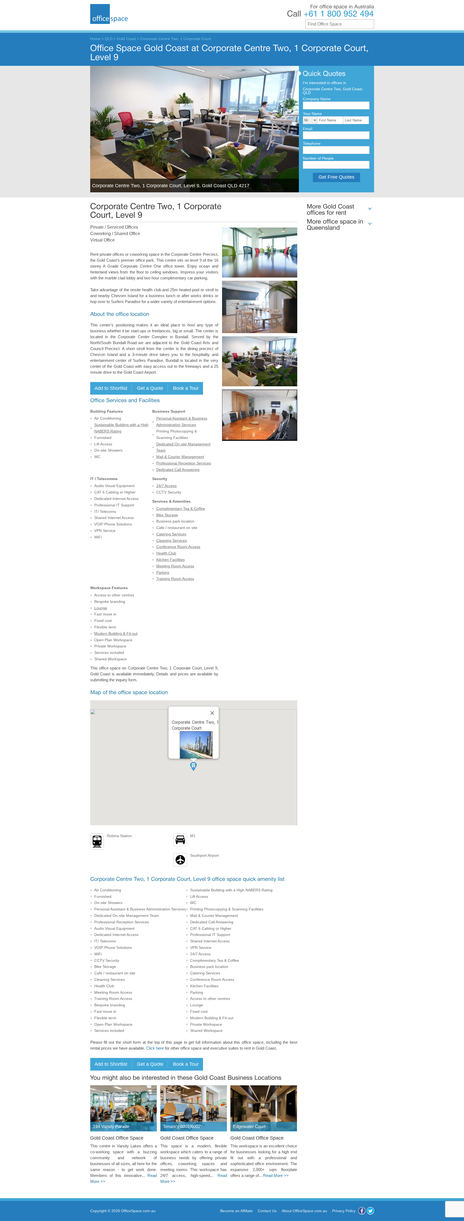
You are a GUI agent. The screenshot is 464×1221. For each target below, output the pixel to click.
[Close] (212, 713)
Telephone (312, 143)
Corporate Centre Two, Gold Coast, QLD (333, 91)
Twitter (370, 1211)
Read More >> (276, 1175)
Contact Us (267, 1211)
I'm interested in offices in (324, 83)
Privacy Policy (344, 1211)
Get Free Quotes (336, 177)
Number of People (318, 158)
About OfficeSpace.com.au (304, 1211)
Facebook (361, 1211)
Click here (155, 1048)
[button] (193, 767)
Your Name (312, 114)
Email (307, 129)
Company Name (317, 99)
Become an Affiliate (236, 1211)
